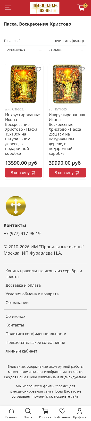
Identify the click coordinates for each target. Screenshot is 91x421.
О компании (17, 302)
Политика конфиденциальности (36, 333)
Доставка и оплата (23, 285)
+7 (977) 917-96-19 (22, 233)
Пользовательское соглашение (35, 342)
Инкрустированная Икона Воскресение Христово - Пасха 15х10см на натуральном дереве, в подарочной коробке (23, 134)
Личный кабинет (21, 351)
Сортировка (16, 50)
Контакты (15, 325)
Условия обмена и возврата (32, 294)
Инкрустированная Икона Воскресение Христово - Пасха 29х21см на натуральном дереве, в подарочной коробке (67, 134)
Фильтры (55, 50)
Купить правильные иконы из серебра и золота (44, 273)
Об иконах (15, 316)
